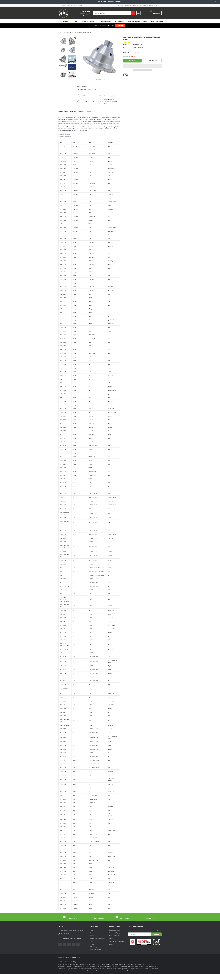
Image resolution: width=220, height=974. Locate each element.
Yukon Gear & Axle (138, 44)
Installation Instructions (64, 134)
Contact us (112, 944)
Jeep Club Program (95, 949)
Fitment (73, 112)
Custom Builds (105, 21)
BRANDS (145, 21)
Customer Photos (157, 21)
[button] (127, 42)
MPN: (124, 50)
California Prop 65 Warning (116, 941)
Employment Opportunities (97, 938)
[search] (133, 13)
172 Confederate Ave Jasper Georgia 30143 (129, 5)
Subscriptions (76, 957)
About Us (92, 930)
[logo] (63, 13)
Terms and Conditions (115, 935)
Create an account (153, 5)
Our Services (93, 933)
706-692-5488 (86, 11)
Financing (92, 944)
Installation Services (89, 21)
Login (144, 5)
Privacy (111, 938)
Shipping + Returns (86, 112)
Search (60, 957)
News (91, 941)
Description (63, 112)
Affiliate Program (94, 947)
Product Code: (127, 52)
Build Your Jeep (119, 21)
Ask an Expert (92, 89)
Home (59, 32)
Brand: (125, 44)
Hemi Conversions (134, 21)
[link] (144, 13)
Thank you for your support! (72, 938)
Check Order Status (114, 930)
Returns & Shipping (114, 933)
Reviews (67, 957)
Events (92, 935)
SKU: (124, 47)
